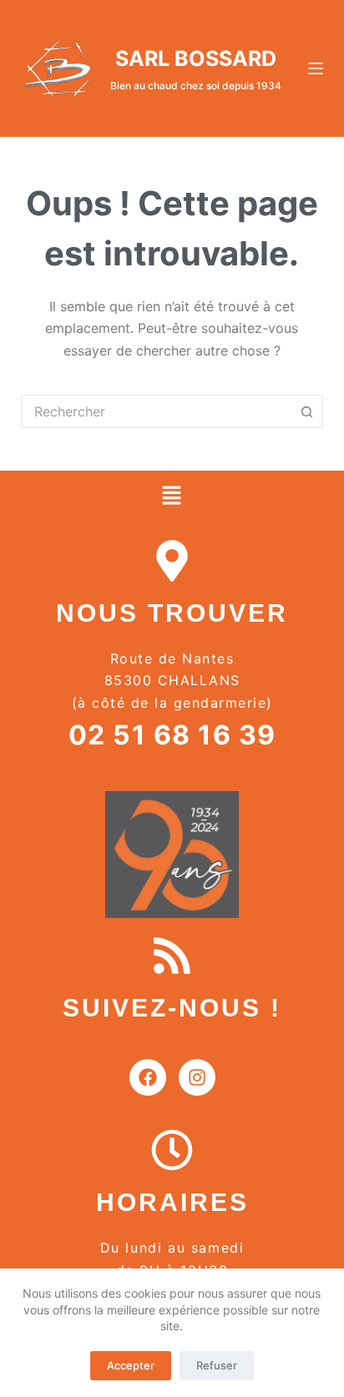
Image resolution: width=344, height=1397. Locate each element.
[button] (172, 497)
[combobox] (156, 411)
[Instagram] (197, 1077)
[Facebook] (147, 1077)
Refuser (216, 1365)
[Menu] (315, 68)
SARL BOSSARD (195, 58)
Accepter (130, 1365)
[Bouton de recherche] (306, 411)
